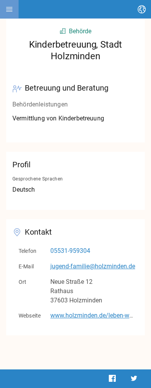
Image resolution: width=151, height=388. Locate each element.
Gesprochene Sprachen (37, 179)
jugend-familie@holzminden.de (92, 266)
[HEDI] (9, 9)
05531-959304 (70, 250)
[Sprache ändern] (141, 9)
